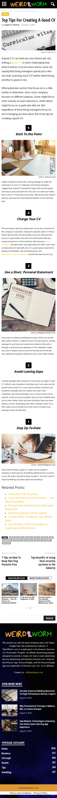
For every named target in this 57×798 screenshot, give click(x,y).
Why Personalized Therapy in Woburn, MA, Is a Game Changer (37, 707)
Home (4, 11)
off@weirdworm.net (34, 672)
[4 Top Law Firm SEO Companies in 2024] (28, 589)
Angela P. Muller (11, 25)
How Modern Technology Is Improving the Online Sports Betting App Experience (37, 724)
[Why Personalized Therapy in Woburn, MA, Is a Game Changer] (9, 710)
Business (6, 753)
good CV (17, 62)
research (28, 540)
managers (7, 540)
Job (51, 538)
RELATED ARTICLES (16, 578)
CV (22, 538)
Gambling (6, 772)
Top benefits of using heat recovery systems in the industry (43, 563)
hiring (44, 538)
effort (29, 538)
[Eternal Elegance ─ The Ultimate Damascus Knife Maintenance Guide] (46, 589)
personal (18, 540)
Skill (37, 540)
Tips (10, 11)
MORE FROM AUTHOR (39, 578)
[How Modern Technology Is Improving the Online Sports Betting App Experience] (9, 725)
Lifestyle (6, 758)
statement (46, 540)
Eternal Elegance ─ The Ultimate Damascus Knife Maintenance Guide (45, 600)
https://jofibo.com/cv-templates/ (15, 254)
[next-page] (30, 608)
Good (37, 538)
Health (5, 763)
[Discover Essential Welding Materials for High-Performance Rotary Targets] (9, 695)
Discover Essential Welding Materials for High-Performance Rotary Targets (37, 692)
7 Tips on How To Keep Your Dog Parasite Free (11, 561)
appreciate (14, 538)
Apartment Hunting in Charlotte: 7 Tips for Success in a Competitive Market (10, 600)
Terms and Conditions (21, 793)
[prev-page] (26, 608)
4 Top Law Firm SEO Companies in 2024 (27, 598)
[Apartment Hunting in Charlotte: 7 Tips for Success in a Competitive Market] (10, 589)
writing (6, 543)
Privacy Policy (40, 793)
